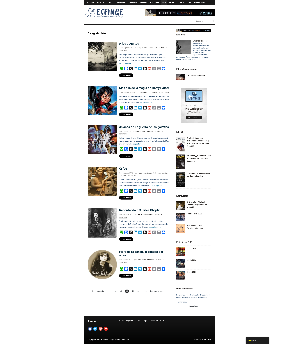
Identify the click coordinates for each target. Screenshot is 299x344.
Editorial (90, 2)
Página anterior (98, 291)
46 (138, 291)
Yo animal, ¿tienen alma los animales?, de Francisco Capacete (199, 158)
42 (115, 291)
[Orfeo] (102, 181)
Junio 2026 (191, 260)
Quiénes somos (200, 2)
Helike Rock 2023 (194, 214)
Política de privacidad (127, 321)
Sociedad (133, 2)
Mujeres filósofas (200, 41)
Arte (164, 2)
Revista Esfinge (108, 340)
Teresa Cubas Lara (150, 48)
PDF (189, 2)
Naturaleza (154, 2)
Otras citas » (193, 306)
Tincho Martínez (163, 173)
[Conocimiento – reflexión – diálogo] (104, 12)
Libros (181, 2)
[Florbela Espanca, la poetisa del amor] (102, 264)
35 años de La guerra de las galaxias (144, 127)
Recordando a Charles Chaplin (139, 210)
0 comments (164, 92)
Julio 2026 (191, 248)
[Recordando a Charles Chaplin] (102, 223)
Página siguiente (156, 291)
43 (121, 291)
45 (133, 291)
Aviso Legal (142, 321)
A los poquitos (129, 43)
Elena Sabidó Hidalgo (145, 131)
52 (145, 291)
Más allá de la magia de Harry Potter (144, 88)
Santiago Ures (145, 92)
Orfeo (123, 168)
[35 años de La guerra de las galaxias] (102, 140)
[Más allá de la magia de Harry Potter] (102, 101)
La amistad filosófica (196, 75)
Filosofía (100, 2)
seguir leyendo (125, 63)
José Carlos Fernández (145, 260)
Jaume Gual (151, 173)
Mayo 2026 (191, 272)
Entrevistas (121, 2)
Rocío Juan (142, 173)
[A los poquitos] (102, 56)
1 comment (132, 175)
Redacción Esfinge (145, 214)
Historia (172, 2)
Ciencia (110, 2)
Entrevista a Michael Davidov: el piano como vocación (197, 204)
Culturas (143, 2)
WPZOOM (207, 340)
